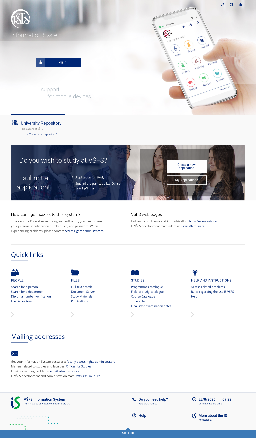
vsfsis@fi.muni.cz (192, 226)
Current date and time (210, 403)
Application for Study (89, 177)
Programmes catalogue (147, 287)
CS (231, 4)
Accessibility (205, 419)
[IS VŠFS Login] (240, 4)
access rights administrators (84, 231)
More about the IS (213, 415)
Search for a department (27, 292)
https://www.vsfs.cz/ (203, 221)
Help (194, 296)
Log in (61, 62)
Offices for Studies (78, 366)
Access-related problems (208, 287)
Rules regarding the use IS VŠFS (212, 292)
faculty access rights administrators (91, 361)
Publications (79, 301)
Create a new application (186, 166)
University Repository (41, 123)
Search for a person (24, 287)
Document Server (83, 292)
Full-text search (81, 287)
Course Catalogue (143, 296)
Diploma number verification (31, 296)
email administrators (64, 371)
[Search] (222, 4)
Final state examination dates (151, 306)
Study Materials (81, 296)
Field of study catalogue (147, 292)
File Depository (21, 301)
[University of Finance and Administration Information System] (33, 16)
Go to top (128, 432)
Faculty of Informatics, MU (56, 403)
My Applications (186, 180)
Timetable (138, 301)
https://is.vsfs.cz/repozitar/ (39, 134)
